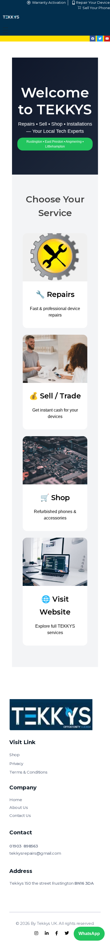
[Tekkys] (11, 17)
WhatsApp (89, 933)
